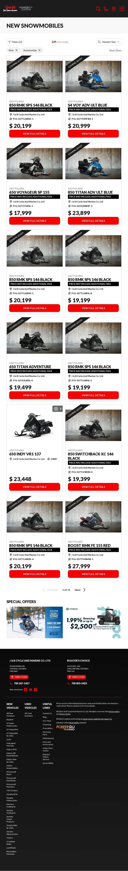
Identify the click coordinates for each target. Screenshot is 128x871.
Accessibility (48, 763)
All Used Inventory (29, 714)
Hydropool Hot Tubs (11, 744)
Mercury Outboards (11, 805)
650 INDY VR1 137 (25, 454)
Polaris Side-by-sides (12, 760)
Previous (52, 589)
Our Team (47, 721)
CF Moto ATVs (12, 729)
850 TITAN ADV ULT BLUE (90, 192)
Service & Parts (47, 733)
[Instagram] (35, 689)
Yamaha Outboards (11, 811)
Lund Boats (11, 848)
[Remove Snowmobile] (39, 50)
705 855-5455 (79, 683)
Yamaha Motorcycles (12, 799)
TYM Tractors (12, 790)
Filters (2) (17, 41)
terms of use (65, 714)
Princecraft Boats (11, 773)
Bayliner (10, 719)
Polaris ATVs (12, 749)
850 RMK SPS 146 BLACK (30, 105)
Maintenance (48, 738)
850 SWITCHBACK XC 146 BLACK (90, 456)
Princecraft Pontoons (11, 785)
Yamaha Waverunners (12, 832)
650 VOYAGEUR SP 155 (29, 192)
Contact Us (47, 713)
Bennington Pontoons (11, 852)
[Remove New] (16, 50)
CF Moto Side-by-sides (12, 734)
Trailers (10, 838)
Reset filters (115, 50)
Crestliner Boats (11, 842)
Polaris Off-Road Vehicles (12, 754)
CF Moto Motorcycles (12, 724)
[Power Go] (84, 727)
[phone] (106, 9)
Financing (47, 724)
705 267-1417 (22, 683)
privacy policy (114, 711)
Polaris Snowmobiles (12, 766)
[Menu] (122, 9)
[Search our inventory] (98, 9)
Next (78, 589)
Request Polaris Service (46, 757)
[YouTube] (30, 689)
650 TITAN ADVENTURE (30, 367)
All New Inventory (11, 714)
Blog (45, 717)
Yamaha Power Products (10, 819)
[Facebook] (25, 689)
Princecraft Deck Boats (11, 779)
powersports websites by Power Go (97, 719)
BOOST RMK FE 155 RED (89, 545)
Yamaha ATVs (12, 794)
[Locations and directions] (114, 9)
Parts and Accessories (48, 743)
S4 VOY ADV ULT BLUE (87, 105)
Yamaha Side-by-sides (12, 826)
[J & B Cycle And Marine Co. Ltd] (18, 9)
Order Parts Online (48, 749)
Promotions (48, 728)
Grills (9, 739)
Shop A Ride (74, 722)
